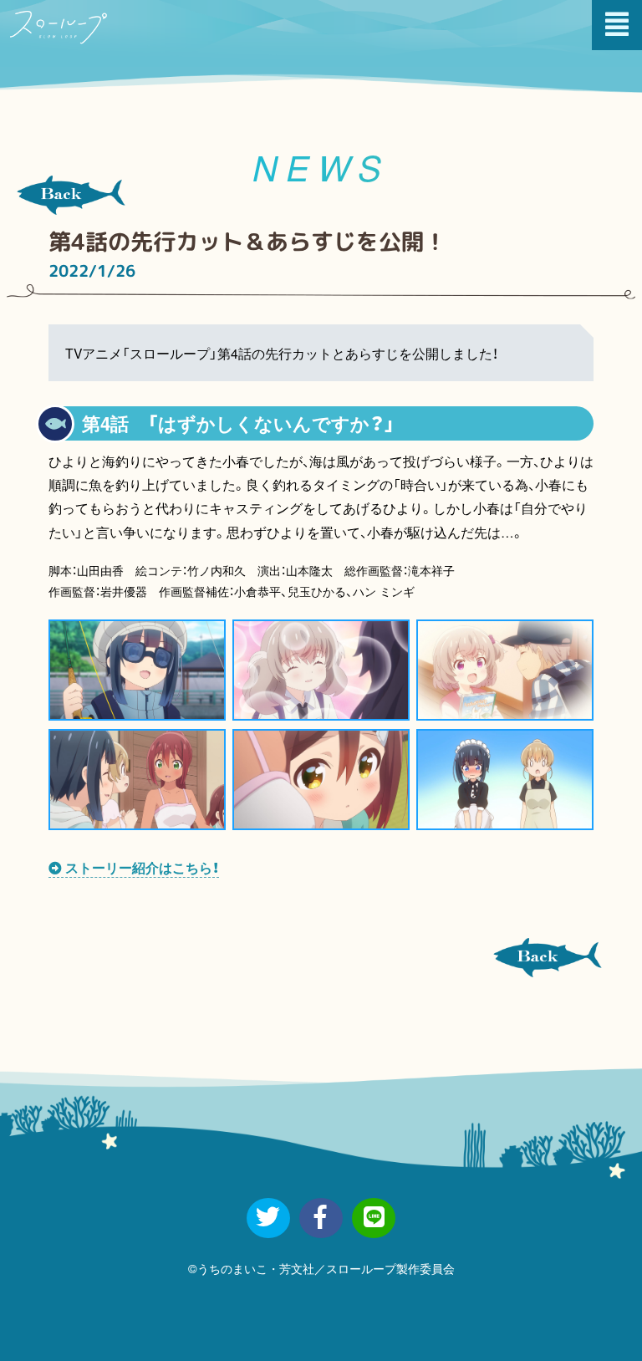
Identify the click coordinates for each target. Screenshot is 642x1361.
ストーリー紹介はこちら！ (140, 867)
